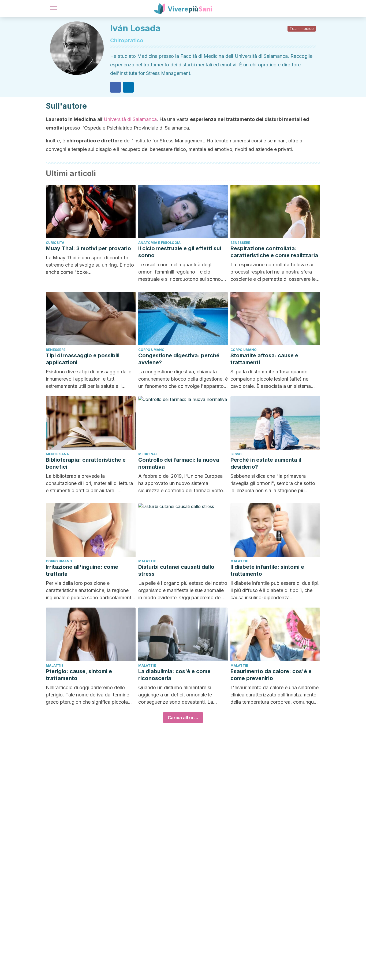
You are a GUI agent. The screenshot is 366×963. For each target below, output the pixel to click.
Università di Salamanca (130, 119)
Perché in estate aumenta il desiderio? (265, 463)
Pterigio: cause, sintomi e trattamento (79, 674)
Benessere (240, 243)
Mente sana (57, 454)
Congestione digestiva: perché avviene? (178, 359)
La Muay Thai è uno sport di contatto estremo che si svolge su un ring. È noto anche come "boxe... (90, 265)
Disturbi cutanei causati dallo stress (176, 570)
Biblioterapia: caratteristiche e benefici (86, 463)
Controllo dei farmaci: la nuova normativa (178, 463)
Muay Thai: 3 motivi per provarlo (88, 248)
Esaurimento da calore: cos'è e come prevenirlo (271, 674)
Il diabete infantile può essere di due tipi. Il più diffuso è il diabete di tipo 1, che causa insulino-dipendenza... (275, 590)
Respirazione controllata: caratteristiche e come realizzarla (274, 252)
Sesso (236, 454)
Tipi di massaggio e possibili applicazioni (82, 359)
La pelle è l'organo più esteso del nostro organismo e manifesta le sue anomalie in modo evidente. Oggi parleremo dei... (182, 590)
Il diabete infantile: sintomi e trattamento (267, 570)
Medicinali (148, 454)
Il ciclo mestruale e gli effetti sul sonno (179, 252)
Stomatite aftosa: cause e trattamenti (264, 359)
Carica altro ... (183, 717)
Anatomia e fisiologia (159, 243)
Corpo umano (151, 350)
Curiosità (55, 243)
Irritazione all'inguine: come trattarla (82, 570)
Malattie (147, 561)
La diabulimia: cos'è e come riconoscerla (174, 674)
